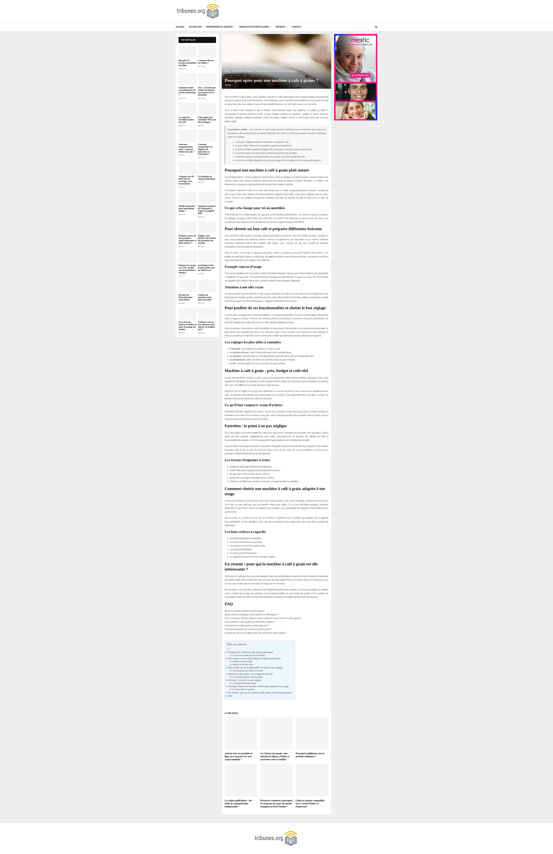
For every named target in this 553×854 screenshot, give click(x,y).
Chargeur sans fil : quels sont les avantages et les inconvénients (187, 180)
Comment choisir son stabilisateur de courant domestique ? (187, 91)
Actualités (195, 27)
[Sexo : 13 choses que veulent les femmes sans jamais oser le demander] (207, 79)
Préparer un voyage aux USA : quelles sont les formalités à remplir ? (187, 269)
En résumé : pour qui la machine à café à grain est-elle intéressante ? (260, 693)
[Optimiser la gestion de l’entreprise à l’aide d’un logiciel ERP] (207, 197)
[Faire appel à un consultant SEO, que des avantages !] (207, 109)
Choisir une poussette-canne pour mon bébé (205, 297)
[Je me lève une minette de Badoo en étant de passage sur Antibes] (188, 313)
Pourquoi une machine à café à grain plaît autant (250, 652)
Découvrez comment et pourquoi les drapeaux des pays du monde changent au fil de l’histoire (276, 803)
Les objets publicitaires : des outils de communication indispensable (238, 803)
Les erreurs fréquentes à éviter (244, 683)
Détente (280, 27)
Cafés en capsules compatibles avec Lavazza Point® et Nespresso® (310, 803)
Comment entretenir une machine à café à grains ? (248, 629)
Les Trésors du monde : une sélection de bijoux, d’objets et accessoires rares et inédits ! (274, 756)
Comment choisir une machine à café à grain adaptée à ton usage (258, 686)
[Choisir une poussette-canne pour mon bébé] (207, 286)
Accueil (180, 27)
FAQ (230, 696)
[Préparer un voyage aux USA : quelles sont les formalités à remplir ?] (188, 257)
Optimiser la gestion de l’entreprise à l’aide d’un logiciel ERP (207, 209)
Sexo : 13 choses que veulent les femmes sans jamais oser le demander (207, 91)
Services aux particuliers (254, 27)
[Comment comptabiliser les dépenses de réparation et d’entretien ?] (207, 136)
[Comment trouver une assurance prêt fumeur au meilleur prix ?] (207, 313)
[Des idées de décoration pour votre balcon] (188, 286)
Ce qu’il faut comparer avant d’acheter (247, 677)
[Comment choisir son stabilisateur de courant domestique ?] (188, 79)
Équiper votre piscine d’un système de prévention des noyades (207, 239)
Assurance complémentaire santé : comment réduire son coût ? (186, 148)
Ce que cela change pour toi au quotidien (249, 655)
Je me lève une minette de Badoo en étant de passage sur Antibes (187, 325)
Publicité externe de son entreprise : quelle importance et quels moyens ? (187, 239)
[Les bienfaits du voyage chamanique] (207, 168)
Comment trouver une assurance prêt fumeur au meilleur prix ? (206, 325)
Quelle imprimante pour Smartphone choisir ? (187, 208)
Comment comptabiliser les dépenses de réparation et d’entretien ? (205, 149)
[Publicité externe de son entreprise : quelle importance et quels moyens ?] (188, 227)
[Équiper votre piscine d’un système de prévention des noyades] (207, 227)
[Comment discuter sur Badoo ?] (207, 52)
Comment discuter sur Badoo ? (206, 61)
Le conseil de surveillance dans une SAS (186, 119)
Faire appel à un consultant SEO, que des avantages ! (207, 119)
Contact (296, 27)
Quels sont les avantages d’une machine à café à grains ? (252, 614)
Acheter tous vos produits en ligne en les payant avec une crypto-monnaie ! (238, 756)
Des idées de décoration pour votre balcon (186, 297)
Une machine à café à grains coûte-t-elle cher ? (247, 625)
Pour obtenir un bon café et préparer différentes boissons (254, 658)
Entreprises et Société (219, 27)
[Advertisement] (197, 383)
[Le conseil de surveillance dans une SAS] (188, 109)
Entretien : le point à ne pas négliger (244, 680)
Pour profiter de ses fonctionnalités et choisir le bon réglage (255, 668)
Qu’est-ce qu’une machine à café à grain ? (244, 611)
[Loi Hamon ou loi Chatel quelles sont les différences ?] (207, 257)
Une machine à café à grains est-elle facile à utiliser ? (249, 622)
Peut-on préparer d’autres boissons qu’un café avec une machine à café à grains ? (263, 618)
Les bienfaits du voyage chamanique (206, 177)
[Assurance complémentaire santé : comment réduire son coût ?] (188, 136)
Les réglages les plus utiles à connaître (248, 671)
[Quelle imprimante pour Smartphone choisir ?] (188, 197)
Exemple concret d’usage (242, 662)
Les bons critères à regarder (243, 689)
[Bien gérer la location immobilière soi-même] (188, 52)
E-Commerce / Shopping (233, 75)
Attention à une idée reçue (243, 665)
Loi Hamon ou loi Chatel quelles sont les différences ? (206, 267)
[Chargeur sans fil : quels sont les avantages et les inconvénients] (188, 168)
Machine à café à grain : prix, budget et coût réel (250, 674)
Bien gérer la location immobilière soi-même (188, 62)
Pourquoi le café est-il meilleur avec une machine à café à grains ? (256, 633)
